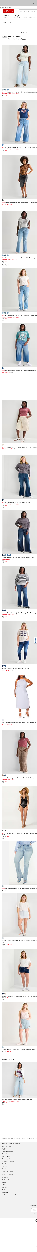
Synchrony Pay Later (8, 1161)
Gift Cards (5, 1166)
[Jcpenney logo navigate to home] (8, 11)
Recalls (4, 1164)
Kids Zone (5, 1192)
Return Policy (6, 1156)
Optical (4, 1190)
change (24, 39)
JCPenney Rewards (7, 1151)
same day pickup (14, 37)
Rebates (4, 1169)
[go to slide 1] (23, 86)
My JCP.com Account (8, 1149)
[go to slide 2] (24, 86)
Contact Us (5, 1154)
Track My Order (6, 1146)
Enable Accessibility (6, 7)
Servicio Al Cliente (7, 1171)
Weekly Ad (5, 1182)
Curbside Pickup (7, 1180)
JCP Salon (5, 1185)
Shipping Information (8, 1159)
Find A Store (5, 1177)
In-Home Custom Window (9, 1195)
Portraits (4, 1187)
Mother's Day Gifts (15, 1138)
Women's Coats (25, 1138)
